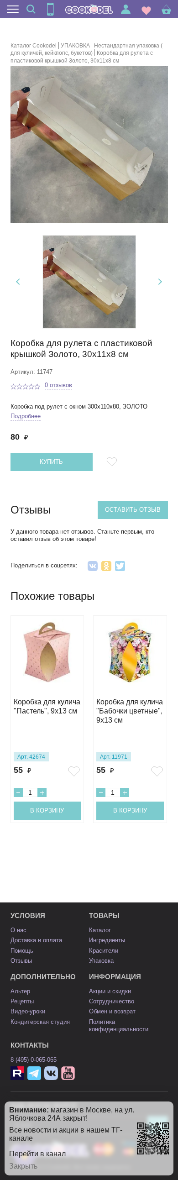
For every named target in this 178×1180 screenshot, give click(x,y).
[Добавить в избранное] (113, 462)
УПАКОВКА (75, 45)
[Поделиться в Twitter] (120, 566)
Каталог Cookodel (33, 45)
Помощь (21, 950)
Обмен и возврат (112, 1011)
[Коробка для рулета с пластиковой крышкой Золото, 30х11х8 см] (89, 282)
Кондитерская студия (40, 1021)
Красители (103, 950)
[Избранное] (146, 9)
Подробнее (25, 416)
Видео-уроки (27, 1011)
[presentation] (18, 281)
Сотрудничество (111, 1001)
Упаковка (101, 960)
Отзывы (21, 960)
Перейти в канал (37, 1154)
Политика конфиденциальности (118, 1025)
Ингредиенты (107, 940)
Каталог (100, 930)
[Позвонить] (50, 9)
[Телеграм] (34, 1073)
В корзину (47, 810)
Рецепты (22, 1001)
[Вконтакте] (51, 1073)
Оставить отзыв (133, 509)
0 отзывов (58, 385)
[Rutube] (17, 1073)
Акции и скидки (110, 991)
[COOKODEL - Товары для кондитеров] (89, 9)
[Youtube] (68, 1073)
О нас (18, 930)
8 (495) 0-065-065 (33, 1059)
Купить (51, 461)
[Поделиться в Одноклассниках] (106, 566)
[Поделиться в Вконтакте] (93, 566)
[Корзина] (166, 9)
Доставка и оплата (36, 940)
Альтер (20, 991)
